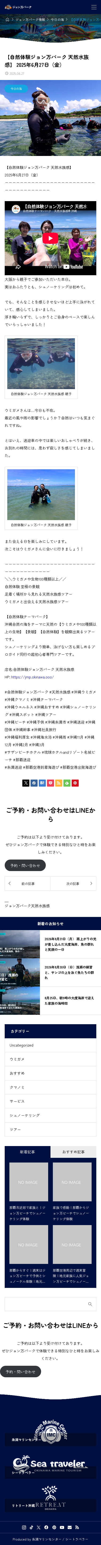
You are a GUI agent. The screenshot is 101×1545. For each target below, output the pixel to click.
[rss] (77, 1527)
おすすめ (17, 1073)
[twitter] (38, 1527)
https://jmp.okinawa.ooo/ (32, 677)
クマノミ (17, 1087)
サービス (17, 1101)
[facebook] (46, 1527)
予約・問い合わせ (25, 865)
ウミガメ (17, 1059)
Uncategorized (21, 1045)
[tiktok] (31, 1527)
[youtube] (62, 1527)
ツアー (15, 1129)
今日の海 (16, 89)
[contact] (70, 1527)
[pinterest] (54, 1527)
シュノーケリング (25, 1115)
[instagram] (24, 1527)
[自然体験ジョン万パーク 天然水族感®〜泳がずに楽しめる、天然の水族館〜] (18, 7)
